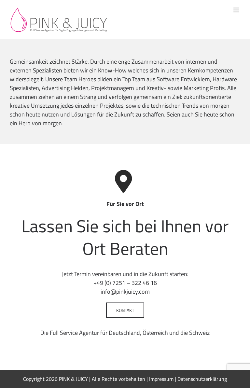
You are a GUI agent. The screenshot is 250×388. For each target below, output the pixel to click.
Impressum (161, 379)
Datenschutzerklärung (202, 379)
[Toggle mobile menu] (236, 10)
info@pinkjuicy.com (125, 291)
